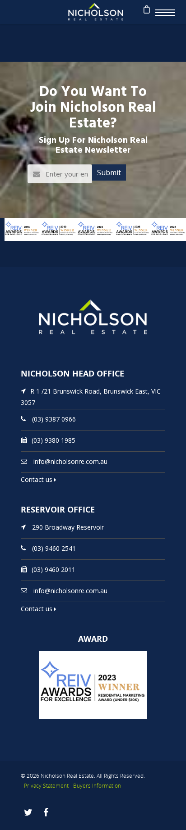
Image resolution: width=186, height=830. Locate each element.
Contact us (37, 479)
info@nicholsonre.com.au (70, 461)
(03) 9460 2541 (54, 548)
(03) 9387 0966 (54, 419)
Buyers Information (97, 785)
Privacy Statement (46, 785)
